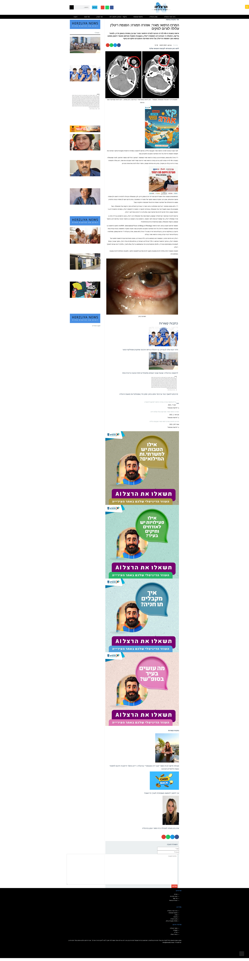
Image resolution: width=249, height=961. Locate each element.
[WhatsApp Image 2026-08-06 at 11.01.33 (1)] (142, 468)
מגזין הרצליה (153, 17)
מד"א (176, 932)
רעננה (75, 17)
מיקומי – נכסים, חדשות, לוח (118, 17)
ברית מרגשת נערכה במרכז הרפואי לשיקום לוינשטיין (160, 402)
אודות (176, 894)
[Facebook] (112, 7)
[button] (247, 7)
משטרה (175, 930)
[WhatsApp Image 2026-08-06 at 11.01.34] (142, 689)
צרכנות (176, 917)
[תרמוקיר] (163, 180)
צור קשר (175, 898)
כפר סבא (87, 17)
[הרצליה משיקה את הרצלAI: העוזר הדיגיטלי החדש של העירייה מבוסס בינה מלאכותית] (142, 541)
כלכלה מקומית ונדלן (172, 921)
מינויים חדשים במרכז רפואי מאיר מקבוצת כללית (164, 421)
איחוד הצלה (174, 934)
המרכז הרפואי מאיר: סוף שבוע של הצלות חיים (165, 412)
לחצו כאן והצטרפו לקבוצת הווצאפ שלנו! (164, 48)
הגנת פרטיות (174, 896)
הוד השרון (100, 17)
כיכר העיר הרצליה (169, 17)
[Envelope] (102, 7)
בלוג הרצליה (174, 919)
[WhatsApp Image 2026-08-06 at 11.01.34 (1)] (142, 615)
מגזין (176, 915)
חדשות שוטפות (138, 17)
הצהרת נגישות (173, 900)
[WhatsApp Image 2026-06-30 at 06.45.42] (162, 127)
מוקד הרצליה (174, 928)
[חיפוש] (72, 7)
